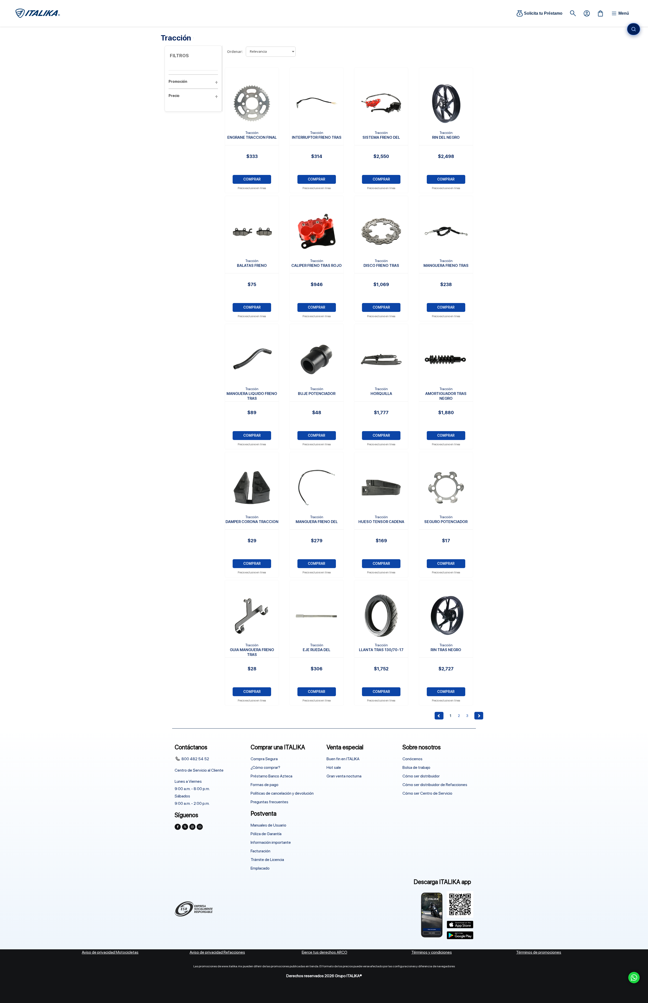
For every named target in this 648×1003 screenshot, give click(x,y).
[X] (185, 827)
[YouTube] (200, 827)
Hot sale (334, 767)
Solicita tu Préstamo (543, 13)
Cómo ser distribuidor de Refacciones (434, 784)
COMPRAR (252, 179)
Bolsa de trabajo (416, 767)
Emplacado (260, 868)
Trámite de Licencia (267, 859)
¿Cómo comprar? (265, 767)
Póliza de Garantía (266, 833)
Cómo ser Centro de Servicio (427, 793)
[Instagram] (192, 827)
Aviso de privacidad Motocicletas (110, 952)
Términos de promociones (538, 952)
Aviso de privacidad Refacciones (217, 952)
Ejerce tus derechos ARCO (324, 952)
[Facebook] (178, 827)
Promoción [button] (178, 81)
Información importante (271, 842)
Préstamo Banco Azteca (271, 776)
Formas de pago (264, 784)
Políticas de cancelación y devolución (282, 793)
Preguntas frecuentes (269, 801)
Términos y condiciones (431, 952)
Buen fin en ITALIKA (343, 758)
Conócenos (412, 758)
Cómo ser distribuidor (421, 776)
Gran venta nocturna (344, 776)
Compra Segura (264, 758)
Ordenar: (235, 51)
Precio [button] (174, 96)
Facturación (260, 851)
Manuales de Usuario (268, 825)
